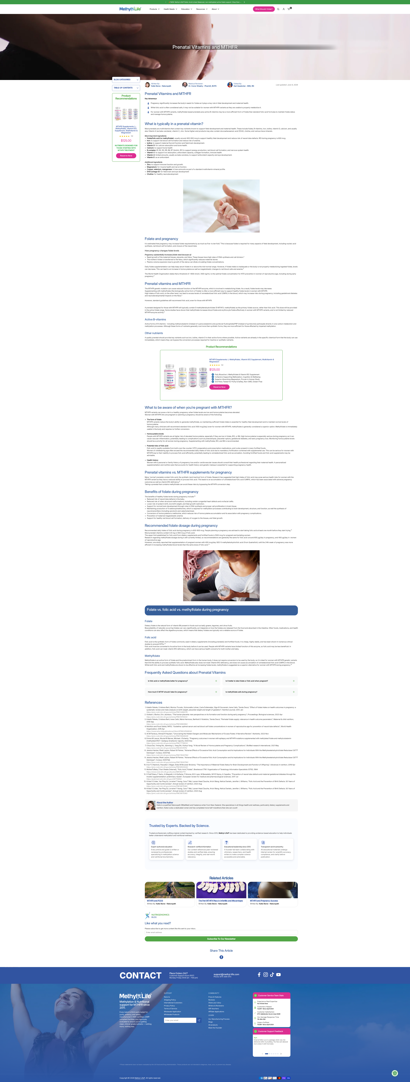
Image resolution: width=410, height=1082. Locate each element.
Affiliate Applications (216, 1012)
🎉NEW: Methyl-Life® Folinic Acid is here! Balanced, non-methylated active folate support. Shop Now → (205, 2)
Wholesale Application (172, 1012)
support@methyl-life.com (226, 974)
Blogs (210, 1022)
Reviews (211, 1000)
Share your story (214, 1003)
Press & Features (214, 997)
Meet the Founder (215, 1028)
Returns (167, 997)
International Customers (173, 1003)
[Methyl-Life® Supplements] (130, 9)
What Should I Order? (263, 9)
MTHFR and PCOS (155, 901)
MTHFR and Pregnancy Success (264, 901)
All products (213, 1025)
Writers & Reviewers (216, 1006)
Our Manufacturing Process (219, 1019)
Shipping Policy (170, 1000)
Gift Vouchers (213, 1009)
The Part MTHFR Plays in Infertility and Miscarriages (220, 901)
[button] (287, 9)
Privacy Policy (169, 1006)
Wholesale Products (171, 1014)
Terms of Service (170, 1009)
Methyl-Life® (140, 1078)
